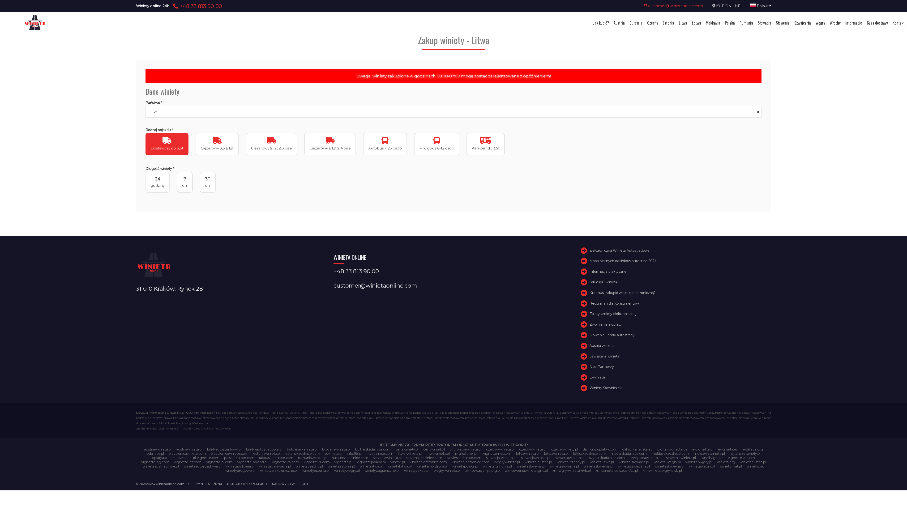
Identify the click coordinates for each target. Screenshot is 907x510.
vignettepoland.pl (371, 462)
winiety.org (756, 466)
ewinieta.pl (333, 453)
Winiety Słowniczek (606, 388)
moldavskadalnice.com (670, 453)
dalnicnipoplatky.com (600, 449)
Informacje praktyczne (608, 271)
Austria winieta (602, 346)
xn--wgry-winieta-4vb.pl (571, 470)
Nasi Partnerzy (602, 367)
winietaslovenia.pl (531, 466)
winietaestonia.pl (341, 466)
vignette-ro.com (285, 462)
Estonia (668, 23)
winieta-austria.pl (538, 462)
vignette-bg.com (155, 462)
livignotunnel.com (496, 453)
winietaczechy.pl (309, 466)
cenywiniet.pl (434, 449)
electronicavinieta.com (187, 453)
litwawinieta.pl (438, 453)
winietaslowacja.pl (564, 466)
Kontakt (899, 23)
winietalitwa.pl (371, 466)
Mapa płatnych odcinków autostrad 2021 (623, 261)
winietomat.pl (730, 466)
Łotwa (696, 23)
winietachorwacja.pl (275, 466)
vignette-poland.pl (252, 462)
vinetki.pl (397, 462)
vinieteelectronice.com (470, 462)
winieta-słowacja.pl (634, 462)
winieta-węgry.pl (698, 462)
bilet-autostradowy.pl (224, 449)
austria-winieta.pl (157, 449)
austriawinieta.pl (189, 449)
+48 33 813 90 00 (200, 6)
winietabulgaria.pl (240, 466)
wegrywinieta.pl (507, 462)
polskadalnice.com (239, 458)
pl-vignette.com (206, 458)
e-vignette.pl (702, 449)
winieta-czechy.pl (571, 462)
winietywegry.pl (347, 470)
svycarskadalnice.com (607, 458)
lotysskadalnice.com (589, 453)
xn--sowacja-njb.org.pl (483, 470)
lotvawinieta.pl (527, 453)
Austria (619, 23)
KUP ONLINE (728, 6)
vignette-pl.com (219, 462)
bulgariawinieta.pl (336, 449)
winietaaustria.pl (753, 462)
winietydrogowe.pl (240, 470)
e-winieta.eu (728, 449)
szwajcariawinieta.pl (645, 458)
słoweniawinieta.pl (681, 458)
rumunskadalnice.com (350, 458)
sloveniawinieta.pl (387, 458)
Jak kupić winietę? (604, 282)
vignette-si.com (317, 462)
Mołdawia (713, 23)
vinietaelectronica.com (428, 462)
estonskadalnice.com (302, 453)
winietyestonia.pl (315, 470)
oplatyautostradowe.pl (170, 458)
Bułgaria (635, 23)
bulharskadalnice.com (373, 449)
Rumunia (746, 23)
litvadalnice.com (380, 453)
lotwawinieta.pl (556, 453)
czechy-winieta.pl (500, 449)
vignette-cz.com (187, 462)
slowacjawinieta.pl (535, 458)
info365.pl (354, 453)
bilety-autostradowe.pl (264, 449)
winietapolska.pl (465, 466)
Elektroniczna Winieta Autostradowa (620, 250)
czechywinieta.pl (532, 449)
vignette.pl (343, 462)
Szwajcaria (802, 23)
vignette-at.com (741, 458)
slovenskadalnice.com (424, 458)
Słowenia (783, 23)
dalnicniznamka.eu (637, 449)
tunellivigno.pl (712, 458)
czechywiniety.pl (564, 449)
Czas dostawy (877, 23)
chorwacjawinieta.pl (465, 449)
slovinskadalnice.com (464, 458)
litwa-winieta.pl (410, 453)
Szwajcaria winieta (604, 356)
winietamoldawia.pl (432, 466)
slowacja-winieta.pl (501, 458)
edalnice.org (753, 449)
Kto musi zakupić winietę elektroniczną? (623, 293)
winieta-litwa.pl (602, 462)
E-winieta (597, 377)
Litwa (683, 23)
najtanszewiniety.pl (745, 453)
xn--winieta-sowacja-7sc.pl (616, 470)
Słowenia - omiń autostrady (612, 335)
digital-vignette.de (672, 449)
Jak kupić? (601, 23)
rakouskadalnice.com (276, 458)
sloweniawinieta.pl (569, 458)
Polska (730, 23)
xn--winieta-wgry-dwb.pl (662, 470)
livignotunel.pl (465, 453)
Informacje (853, 23)
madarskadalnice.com (629, 453)
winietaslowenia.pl (598, 466)
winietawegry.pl (702, 466)
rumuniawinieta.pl (312, 458)
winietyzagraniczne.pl (381, 470)
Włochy (835, 23)
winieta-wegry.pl (667, 462)
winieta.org (726, 462)
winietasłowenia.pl (669, 466)
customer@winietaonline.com (675, 6)
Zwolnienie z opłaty (605, 324)
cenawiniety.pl (407, 449)
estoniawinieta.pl (267, 453)
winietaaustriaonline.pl (161, 466)
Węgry (820, 23)
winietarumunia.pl (497, 466)
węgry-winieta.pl (447, 470)
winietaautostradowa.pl (202, 466)
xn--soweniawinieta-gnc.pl (526, 470)
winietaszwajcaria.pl (634, 466)
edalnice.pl (155, 453)
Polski (762, 6)
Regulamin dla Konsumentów (614, 303)
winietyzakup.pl (416, 470)
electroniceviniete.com (229, 453)
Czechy (652, 23)
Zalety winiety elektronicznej (613, 314)
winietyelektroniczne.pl (279, 470)
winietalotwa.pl (399, 466)
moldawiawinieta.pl (709, 453)
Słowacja (764, 23)
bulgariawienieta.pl (302, 449)
